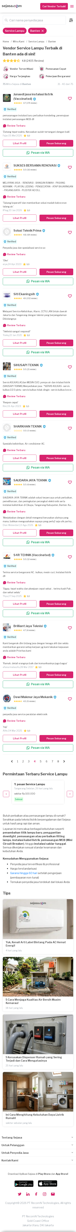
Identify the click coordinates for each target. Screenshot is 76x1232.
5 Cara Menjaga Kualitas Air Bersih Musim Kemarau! (33, 1001)
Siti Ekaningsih (24, 294)
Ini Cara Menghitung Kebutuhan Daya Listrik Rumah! (35, 1116)
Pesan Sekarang (56, 143)
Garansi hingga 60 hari (23, 873)
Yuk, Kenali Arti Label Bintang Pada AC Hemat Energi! (36, 944)
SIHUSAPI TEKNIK (26, 365)
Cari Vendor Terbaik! (54, 6)
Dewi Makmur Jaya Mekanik (33, 697)
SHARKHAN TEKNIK (27, 426)
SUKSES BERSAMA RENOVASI (34, 165)
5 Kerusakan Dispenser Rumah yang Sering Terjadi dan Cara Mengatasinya (34, 1059)
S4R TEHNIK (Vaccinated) (32, 555)
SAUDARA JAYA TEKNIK (30, 480)
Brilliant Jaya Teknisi (28, 626)
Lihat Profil (19, 143)
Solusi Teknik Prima (27, 230)
